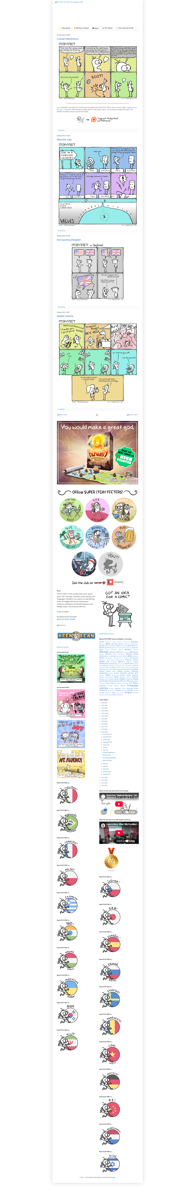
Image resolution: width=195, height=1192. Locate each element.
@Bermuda (108, 645)
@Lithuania (102, 659)
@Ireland (113, 656)
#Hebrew (107, 683)
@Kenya (116, 658)
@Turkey (131, 673)
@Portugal (102, 667)
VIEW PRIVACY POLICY (106, 634)
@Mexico (135, 659)
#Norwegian (130, 688)
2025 (103, 705)
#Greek (136, 681)
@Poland (135, 665)
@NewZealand (113, 663)
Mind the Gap (64, 139)
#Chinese (135, 677)
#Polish (136, 688)
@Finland (113, 652)
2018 (103, 724)
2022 (103, 713)
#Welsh (114, 694)
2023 (103, 711)
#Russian (118, 690)
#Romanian (111, 690)
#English (123, 679)
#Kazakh (110, 685)
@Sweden (135, 671)
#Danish (111, 679)
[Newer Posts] (132, 414)
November (106, 737)
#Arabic (116, 677)
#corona (101, 679)
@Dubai (107, 649)
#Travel (128, 692)
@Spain (119, 671)
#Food (117, 681)
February (106, 771)
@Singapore (109, 669)
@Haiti (114, 654)
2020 (103, 719)
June (104, 750)
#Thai (113, 693)
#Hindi (112, 683)
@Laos (121, 658)
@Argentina (134, 642)
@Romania (108, 667)
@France (119, 652)
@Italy (130, 656)
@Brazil (118, 645)
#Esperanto (129, 679)
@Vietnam (122, 675)
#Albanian (102, 677)
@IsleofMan (119, 656)
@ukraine (101, 675)
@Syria (111, 673)
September (106, 742)
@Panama (118, 665)
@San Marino (126, 667)
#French (123, 681)
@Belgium (102, 645)
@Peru (123, 665)
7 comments (61, 409)
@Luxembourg (111, 659)
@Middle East (104, 662)
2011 (103, 785)
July (104, 747)
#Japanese (102, 686)
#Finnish (111, 681)
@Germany (134, 652)
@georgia (126, 652)
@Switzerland (103, 673)
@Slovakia (115, 669)
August (105, 745)
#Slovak (124, 690)
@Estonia (135, 649)
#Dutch (117, 679)
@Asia (108, 644)
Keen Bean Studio (67, 619)
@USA (108, 675)
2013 (103, 780)
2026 (103, 703)
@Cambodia (124, 645)
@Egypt (121, 649)
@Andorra (119, 642)
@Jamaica (135, 656)
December (106, 734)
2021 (103, 716)
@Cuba (119, 647)
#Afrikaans (135, 675)
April (104, 766)
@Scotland (102, 669)
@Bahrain (127, 644)
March (105, 769)
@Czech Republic (126, 647)
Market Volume (65, 316)
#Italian (135, 683)
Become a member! (63, 647)
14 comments (61, 230)
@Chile (136, 645)
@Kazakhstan (109, 658)
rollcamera (120, 694)
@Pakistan (112, 665)
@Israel (125, 656)
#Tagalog (108, 692)
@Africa (101, 642)
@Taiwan (116, 673)
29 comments (61, 307)
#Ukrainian (102, 694)
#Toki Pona (120, 692)
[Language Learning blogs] (111, 872)
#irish (130, 683)
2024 (103, 708)
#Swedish (102, 692)
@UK (136, 673)
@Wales (128, 675)
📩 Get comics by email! (124, 28)
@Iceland (129, 654)
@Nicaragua (121, 663)
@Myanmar (129, 661)
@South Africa (129, 669)
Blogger (112, 1177)
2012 (103, 783)
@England (128, 649)
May (104, 763)
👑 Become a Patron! (81, 28)
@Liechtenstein (134, 658)
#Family (105, 681)
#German (130, 681)
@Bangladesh (134, 644)
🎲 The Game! (107, 28)
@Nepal (136, 661)
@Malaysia (128, 659)
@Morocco (121, 662)
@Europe (104, 652)
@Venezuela (115, 675)
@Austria (120, 644)
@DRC (101, 649)
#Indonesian (125, 683)
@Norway (106, 665)
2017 (103, 726)
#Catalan (129, 677)
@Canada (131, 645)
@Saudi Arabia (134, 667)
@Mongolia (113, 661)
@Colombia (108, 647)
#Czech (107, 679)
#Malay (124, 688)
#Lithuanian (118, 688)
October (105, 739)
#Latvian (111, 688)
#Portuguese (103, 690)
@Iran (108, 656)
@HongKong (121, 654)
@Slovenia (122, 669)
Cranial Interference (67, 38)
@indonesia (103, 656)
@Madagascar (120, 659)
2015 (103, 732)
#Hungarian (118, 683)
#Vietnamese (108, 694)
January (105, 774)
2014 (103, 777)
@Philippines (129, 665)
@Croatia (114, 647)
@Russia (114, 667)
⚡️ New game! (65, 28)
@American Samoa (110, 642)
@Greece (108, 654)
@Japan (101, 658)
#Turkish (135, 692)
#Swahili (136, 690)
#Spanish (130, 690)
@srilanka (127, 671)
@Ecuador (114, 649)
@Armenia (102, 644)
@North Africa (129, 663)
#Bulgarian (122, 677)
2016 (103, 729)
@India (136, 654)
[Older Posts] (62, 414)
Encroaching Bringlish (69, 239)
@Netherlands (103, 663)
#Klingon (116, 685)
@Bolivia (113, 645)
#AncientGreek (109, 677)
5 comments (61, 130)
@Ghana (101, 654)
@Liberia (126, 658)
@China (101, 647)
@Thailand (123, 673)
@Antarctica (126, 642)
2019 (103, 721)
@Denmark (135, 647)
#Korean (123, 685)
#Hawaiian (102, 683)
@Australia (114, 644)
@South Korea (111, 671)
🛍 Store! (95, 28)
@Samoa (119, 667)
